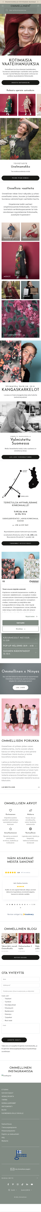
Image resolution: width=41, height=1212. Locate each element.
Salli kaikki (20, 623)
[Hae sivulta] (7, 10)
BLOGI (4, 1110)
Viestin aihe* (5, 996)
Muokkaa (19, 629)
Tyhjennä (33, 10)
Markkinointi (9, 1011)
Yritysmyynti (9, 1008)
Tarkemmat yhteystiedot (20, 543)
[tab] (7, 904)
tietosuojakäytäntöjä (17, 1049)
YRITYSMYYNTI (7, 1106)
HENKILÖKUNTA (8, 1096)
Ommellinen (23, 1197)
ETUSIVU (5, 1089)
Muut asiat (8, 1020)
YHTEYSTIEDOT (7, 1093)
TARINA (4, 1100)
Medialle (5, 1141)
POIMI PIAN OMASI (20, 178)
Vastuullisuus (7, 1124)
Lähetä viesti (14, 1040)
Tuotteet (8, 1002)
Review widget (13, 914)
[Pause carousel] (20, 908)
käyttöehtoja (31, 1049)
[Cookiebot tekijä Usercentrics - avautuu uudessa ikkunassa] (29, 581)
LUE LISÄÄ (20, 687)
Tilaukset (8, 999)
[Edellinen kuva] (3, 2)
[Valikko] (2, 6)
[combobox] (19, 10)
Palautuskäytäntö (8, 1131)
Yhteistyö (8, 1014)
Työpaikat (8, 1017)
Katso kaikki (20, 957)
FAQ (3, 1137)
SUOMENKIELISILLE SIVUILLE (13, 1113)
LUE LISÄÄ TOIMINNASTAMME (20, 457)
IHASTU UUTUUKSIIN (20, 82)
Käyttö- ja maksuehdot (10, 1134)
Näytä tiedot (30, 616)
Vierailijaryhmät (10, 1005)
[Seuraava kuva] (37, 2)
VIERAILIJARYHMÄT (9, 1103)
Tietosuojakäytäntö (9, 1127)
